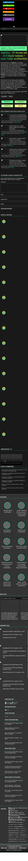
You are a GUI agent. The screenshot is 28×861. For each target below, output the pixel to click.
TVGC (17, 837)
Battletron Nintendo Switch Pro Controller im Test (13, 474)
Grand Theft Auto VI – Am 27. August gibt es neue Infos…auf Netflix (13, 772)
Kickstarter (3, 49)
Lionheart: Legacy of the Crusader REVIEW (12, 485)
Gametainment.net (13, 841)
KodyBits (17, 834)
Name (2, 194)
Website (2, 204)
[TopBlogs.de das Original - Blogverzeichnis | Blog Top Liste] (18, 819)
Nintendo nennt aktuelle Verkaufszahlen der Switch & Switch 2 (13, 743)
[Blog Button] (12, 822)
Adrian (9, 47)
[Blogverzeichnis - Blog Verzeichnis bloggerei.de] (18, 808)
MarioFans (11, 828)
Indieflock (11, 834)
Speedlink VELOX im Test (9, 637)
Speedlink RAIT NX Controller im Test (12, 634)
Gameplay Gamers (13, 824)
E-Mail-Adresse (4, 199)
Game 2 (21, 824)
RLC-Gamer (23, 837)
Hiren (20, 850)
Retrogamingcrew (23, 841)
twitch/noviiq (11, 837)
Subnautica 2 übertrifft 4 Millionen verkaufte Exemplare (13, 477)
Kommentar (3, 181)
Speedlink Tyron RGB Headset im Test (12, 664)
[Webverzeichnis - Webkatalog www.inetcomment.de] (18, 815)
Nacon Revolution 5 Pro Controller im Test (13, 672)
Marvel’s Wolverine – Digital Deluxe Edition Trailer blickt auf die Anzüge (13, 786)
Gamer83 (11, 826)
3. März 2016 (3, 47)
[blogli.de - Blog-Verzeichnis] (16, 812)
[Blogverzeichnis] (13, 811)
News (7, 49)
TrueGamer (23, 828)
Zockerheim (23, 834)
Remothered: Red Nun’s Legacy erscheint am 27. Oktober (14, 723)
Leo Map (4, 477)
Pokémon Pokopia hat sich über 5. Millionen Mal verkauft (12, 728)
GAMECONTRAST (16, 846)
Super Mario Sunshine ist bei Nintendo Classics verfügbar (13, 733)
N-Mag (22, 832)
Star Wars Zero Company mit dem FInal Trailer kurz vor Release (13, 757)
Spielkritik (23, 830)
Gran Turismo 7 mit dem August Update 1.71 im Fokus (13, 790)
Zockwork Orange (13, 839)
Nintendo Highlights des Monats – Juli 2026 (13, 738)
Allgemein (15, 47)
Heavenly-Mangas (19, 826)
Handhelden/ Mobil (21, 47)
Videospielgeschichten (14, 832)
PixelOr (17, 828)
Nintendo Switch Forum (14, 830)
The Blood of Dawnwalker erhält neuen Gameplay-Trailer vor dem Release (13, 767)
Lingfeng (4, 480)
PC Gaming (11, 49)
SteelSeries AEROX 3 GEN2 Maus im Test (13, 631)
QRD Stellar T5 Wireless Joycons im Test (13, 689)
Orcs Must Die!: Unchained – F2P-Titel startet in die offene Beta (14, 470)
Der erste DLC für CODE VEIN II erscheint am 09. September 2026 (14, 752)
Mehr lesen (17, 122)
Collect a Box (21, 839)
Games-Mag (19, 822)
